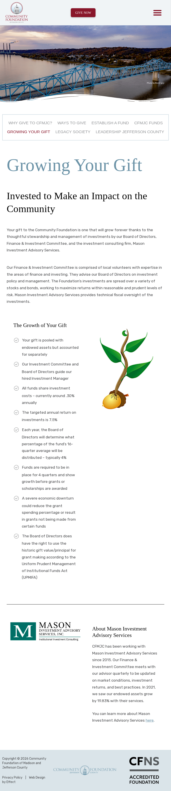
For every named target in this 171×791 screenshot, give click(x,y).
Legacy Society (72, 132)
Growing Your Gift (28, 132)
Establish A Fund (110, 123)
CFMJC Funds (148, 123)
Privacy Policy (12, 777)
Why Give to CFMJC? (30, 123)
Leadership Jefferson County (130, 132)
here (150, 720)
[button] (157, 12)
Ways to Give (71, 123)
